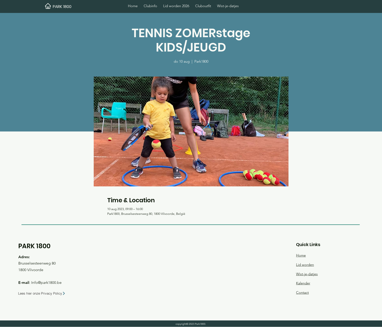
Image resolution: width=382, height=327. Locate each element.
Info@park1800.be (46, 282)
